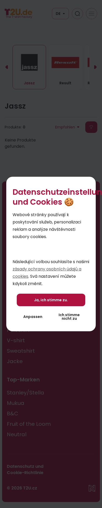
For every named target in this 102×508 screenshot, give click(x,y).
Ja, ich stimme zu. (51, 300)
